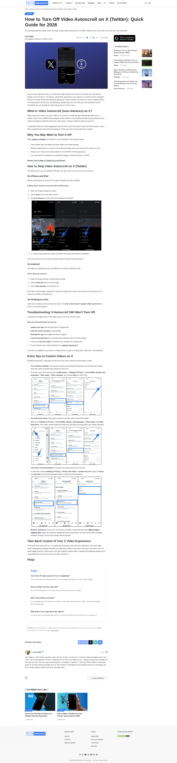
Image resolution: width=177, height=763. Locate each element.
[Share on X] (87, 37)
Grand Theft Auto (119, 88)
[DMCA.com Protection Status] (123, 736)
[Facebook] (80, 754)
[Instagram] (88, 754)
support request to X (70, 345)
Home (26, 9)
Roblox (116, 55)
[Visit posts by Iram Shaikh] (27, 652)
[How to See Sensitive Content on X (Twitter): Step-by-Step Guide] (40, 702)
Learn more (55, 630)
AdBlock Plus (36, 533)
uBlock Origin (93, 530)
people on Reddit (38, 139)
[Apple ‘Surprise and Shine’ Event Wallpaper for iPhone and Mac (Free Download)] (147, 72)
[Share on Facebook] (84, 37)
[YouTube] (85, 754)
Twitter (32, 9)
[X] (82, 754)
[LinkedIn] (107, 652)
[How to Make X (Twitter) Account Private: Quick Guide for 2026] (72, 702)
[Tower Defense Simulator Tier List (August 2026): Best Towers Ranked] (147, 63)
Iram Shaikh (29, 36)
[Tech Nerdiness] (37, 3)
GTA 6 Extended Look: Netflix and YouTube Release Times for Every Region (125, 83)
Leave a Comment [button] (98, 678)
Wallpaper (117, 77)
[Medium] (96, 754)
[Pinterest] (91, 754)
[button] (146, 3)
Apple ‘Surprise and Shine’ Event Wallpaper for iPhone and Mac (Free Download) (126, 72)
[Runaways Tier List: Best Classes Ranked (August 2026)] (147, 53)
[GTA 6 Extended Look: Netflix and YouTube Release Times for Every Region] (147, 84)
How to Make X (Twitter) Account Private (49, 160)
